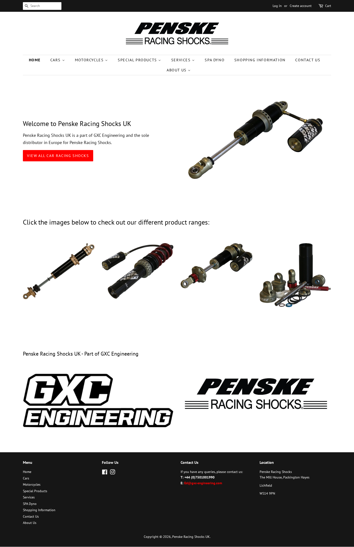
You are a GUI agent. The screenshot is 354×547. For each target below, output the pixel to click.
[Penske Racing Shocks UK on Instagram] (112, 473)
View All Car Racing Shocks (58, 155)
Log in (277, 6)
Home (34, 59)
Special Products (138, 59)
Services (181, 59)
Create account (301, 6)
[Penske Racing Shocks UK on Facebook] (104, 473)
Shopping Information (260, 59)
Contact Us (307, 59)
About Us (177, 70)
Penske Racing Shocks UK (191, 536)
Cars (56, 59)
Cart (328, 6)
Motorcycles (90, 59)
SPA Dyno (214, 59)
